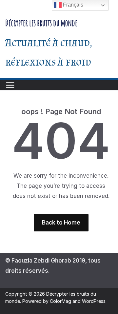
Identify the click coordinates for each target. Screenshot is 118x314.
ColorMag (60, 301)
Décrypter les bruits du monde (41, 23)
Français (72, 5)
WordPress (94, 301)
